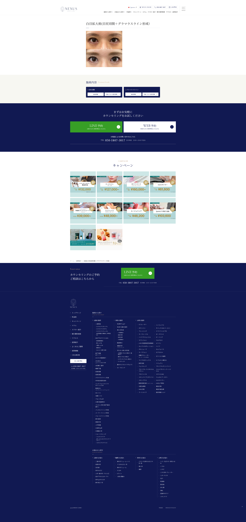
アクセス (75, 338)
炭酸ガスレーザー (144, 356)
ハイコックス (160, 325)
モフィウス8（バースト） (163, 328)
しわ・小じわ (164, 475)
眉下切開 (98, 354)
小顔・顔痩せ (121, 476)
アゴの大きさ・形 (122, 464)
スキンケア (163, 496)
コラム (74, 325)
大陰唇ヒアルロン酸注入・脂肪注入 (125, 353)
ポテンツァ (142, 328)
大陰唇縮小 (121, 339)
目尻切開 (98, 374)
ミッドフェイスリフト (102, 384)
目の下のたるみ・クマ (102, 476)
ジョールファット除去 (102, 416)
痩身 (140, 469)
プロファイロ (143, 374)
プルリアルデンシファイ (163, 366)
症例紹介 (78, 261)
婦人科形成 (120, 330)
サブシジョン (143, 340)
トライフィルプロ (161, 331)
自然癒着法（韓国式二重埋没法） (103, 334)
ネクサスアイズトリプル (102, 326)
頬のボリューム (122, 467)
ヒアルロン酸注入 (161, 360)
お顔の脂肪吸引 (100, 402)
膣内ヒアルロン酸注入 (123, 356)
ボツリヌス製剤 (160, 356)
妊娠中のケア (164, 493)
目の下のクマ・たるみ (102, 338)
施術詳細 (95, 94)
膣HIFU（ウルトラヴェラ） (125, 364)
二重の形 (98, 461)
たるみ (119, 470)
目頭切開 (98, 371)
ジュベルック (143, 366)
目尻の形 (98, 464)
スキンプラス (143, 380)
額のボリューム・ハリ (123, 461)
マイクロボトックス (145, 360)
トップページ (76, 313)
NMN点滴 (141, 389)
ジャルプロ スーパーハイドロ (163, 370)
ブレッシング (143, 331)
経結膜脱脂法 (99, 340)
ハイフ (158, 346)
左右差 (98, 467)
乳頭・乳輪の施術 (122, 327)
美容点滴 (158, 386)
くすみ (162, 466)
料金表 (74, 317)
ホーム (72, 261)
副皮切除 (120, 335)
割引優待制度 (76, 334)
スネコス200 (160, 374)
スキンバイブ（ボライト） (146, 377)
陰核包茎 (120, 337)
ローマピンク (121, 368)
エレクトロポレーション (146, 346)
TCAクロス (159, 340)
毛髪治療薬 (142, 386)
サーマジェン (143, 352)
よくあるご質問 (77, 346)
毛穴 (161, 478)
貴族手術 (98, 422)
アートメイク (143, 392)
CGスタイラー (160, 380)
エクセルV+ (159, 352)
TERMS (161, 508)
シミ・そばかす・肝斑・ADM (167, 462)
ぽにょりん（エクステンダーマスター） (103, 439)
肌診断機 (160, 392)
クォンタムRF (100, 399)
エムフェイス (160, 349)
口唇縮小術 (99, 431)
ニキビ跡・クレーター (166, 472)
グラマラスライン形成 (102, 378)
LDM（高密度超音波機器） (146, 343)
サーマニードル (143, 334)
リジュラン (159, 363)
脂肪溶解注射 (146, 383)
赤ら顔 (162, 487)
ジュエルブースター (162, 377)
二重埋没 (98, 324)
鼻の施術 (98, 419)
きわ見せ (101, 361)
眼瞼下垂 (98, 368)
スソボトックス (121, 361)
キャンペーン (76, 321)
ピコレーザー (143, 324)
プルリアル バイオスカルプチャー (146, 370)
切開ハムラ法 (99, 345)
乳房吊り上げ (121, 324)
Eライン (119, 473)
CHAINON (76, 355)
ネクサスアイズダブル (101, 329)
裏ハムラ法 (99, 343)
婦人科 (141, 466)
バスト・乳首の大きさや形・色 (146, 462)
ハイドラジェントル (145, 337)
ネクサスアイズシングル (102, 331)
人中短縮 (98, 425)
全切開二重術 (100, 365)
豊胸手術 (120, 346)
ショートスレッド (101, 434)
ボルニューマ (143, 349)
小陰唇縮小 (121, 332)
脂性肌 (162, 484)
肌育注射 (141, 363)
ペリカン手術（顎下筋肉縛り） (103, 406)
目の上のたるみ (100, 479)
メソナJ (158, 343)
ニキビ (162, 469)
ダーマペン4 (160, 334)
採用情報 (75, 351)
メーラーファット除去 (102, 413)
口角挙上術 (99, 428)
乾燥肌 (162, 481)
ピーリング (159, 337)
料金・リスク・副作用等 (111, 94)
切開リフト (99, 396)
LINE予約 (79, 361)
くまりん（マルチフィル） (102, 442)
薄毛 (161, 490)
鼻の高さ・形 (99, 482)
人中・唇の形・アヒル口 (102, 473)
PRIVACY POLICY (171, 508)
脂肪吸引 (120, 343)
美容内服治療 (160, 389)
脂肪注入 (98, 347)
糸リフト (98, 393)
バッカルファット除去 (102, 410)
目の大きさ (99, 470)
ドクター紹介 (76, 330)
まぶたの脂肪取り (101, 358)
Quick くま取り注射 (101, 350)
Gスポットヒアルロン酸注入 (125, 359)
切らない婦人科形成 (123, 350)
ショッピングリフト (100, 436)
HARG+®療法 (160, 383)
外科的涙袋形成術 (101, 380)
